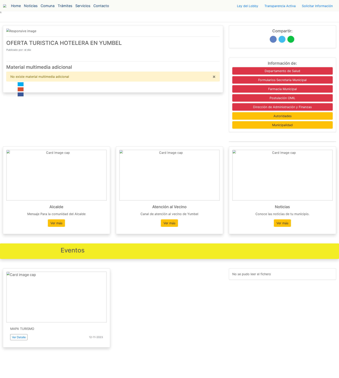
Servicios (82, 6)
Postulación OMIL (282, 98)
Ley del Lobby (247, 6)
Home (16, 6)
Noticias (30, 6)
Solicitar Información (317, 6)
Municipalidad (282, 125)
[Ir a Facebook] (21, 94)
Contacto (101, 6)
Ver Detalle (19, 337)
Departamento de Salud (282, 71)
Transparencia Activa (280, 6)
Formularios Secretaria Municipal (282, 80)
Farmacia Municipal (282, 89)
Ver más (56, 223)
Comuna (48, 6)
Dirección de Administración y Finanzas (282, 107)
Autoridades (282, 116)
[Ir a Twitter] (21, 84)
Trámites (65, 6)
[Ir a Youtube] (21, 89)
